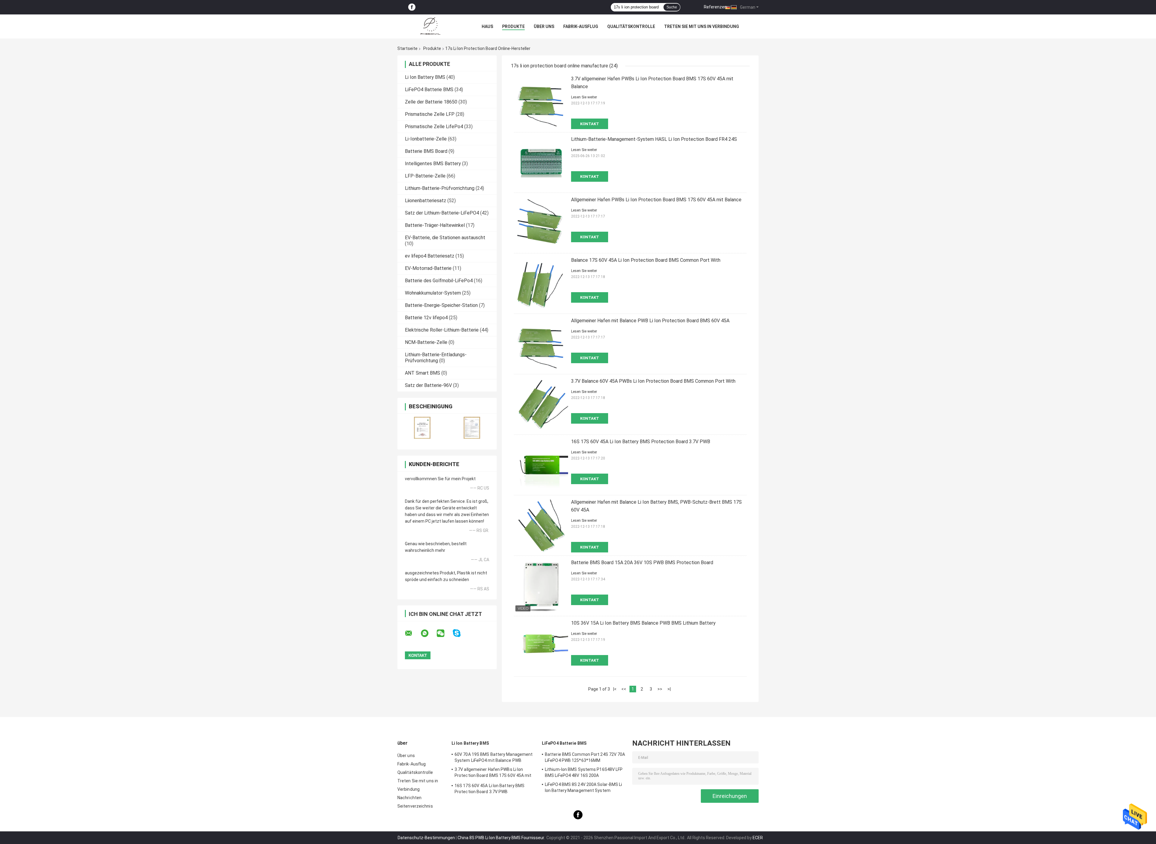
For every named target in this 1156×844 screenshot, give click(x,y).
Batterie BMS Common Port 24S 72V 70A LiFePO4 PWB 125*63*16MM (585, 757)
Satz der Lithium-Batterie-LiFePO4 (442, 213)
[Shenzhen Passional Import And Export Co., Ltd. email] (412, 633)
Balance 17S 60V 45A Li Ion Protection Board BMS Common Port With (645, 260)
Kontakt (589, 124)
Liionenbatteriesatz (425, 200)
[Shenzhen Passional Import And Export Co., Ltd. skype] (460, 633)
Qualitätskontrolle (631, 26)
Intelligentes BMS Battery (433, 163)
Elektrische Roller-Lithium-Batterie (442, 330)
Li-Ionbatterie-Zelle (426, 139)
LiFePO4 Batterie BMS (429, 89)
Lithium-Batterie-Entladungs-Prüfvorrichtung (436, 357)
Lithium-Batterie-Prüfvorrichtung (439, 188)
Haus (487, 26)
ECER (758, 837)
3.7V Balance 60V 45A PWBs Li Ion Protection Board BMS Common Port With (653, 381)
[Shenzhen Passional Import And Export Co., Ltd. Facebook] (411, 7)
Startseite (407, 48)
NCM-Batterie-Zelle (426, 342)
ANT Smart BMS (422, 373)
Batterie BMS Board (426, 151)
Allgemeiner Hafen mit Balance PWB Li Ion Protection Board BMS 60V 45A (650, 320)
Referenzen (715, 7)
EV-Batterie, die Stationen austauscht (445, 237)
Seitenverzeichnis (415, 806)
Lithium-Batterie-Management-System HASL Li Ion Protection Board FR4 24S (654, 139)
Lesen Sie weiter (584, 97)
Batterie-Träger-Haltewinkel (435, 225)
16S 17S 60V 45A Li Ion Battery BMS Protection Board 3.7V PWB (640, 441)
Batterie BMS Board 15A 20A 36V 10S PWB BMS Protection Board (642, 562)
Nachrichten (409, 797)
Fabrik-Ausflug (580, 26)
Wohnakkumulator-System (433, 293)
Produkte (513, 26)
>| (669, 689)
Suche (672, 7)
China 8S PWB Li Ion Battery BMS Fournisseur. (502, 837)
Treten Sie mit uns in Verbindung (701, 26)
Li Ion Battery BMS (425, 77)
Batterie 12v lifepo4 (426, 317)
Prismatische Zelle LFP (430, 114)
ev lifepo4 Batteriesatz (429, 256)
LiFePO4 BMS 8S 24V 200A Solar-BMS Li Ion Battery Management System (583, 787)
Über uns (544, 26)
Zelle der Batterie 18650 (431, 102)
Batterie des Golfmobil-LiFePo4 (439, 280)
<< (623, 689)
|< (615, 689)
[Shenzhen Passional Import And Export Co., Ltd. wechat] (444, 633)
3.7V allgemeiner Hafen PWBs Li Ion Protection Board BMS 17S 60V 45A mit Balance (493, 773)
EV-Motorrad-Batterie (428, 268)
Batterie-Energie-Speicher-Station (441, 305)
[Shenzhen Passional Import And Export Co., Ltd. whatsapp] (428, 633)
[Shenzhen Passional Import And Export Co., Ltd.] (430, 26)
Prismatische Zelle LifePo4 (434, 126)
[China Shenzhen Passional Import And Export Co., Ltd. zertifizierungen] (422, 428)
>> (659, 689)
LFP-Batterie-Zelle (425, 176)
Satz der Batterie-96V (428, 385)
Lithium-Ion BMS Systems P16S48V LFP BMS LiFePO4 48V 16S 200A (584, 772)
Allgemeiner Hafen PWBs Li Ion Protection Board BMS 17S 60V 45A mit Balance (656, 199)
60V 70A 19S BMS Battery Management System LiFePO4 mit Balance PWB (494, 757)
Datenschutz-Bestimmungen (426, 837)
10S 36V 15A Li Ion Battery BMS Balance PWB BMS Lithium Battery (643, 623)
